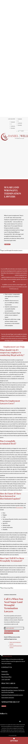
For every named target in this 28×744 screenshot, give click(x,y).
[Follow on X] (4, 718)
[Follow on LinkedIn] (6, 718)
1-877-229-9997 (11, 118)
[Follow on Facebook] (1, 718)
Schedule (7, 244)
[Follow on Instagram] (9, 718)
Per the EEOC (19, 507)
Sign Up (3, 706)
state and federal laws (9, 275)
